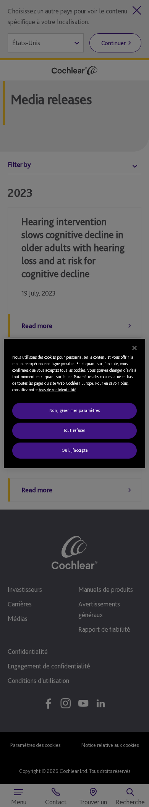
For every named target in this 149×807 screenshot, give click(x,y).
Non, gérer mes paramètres (74, 410)
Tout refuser (74, 430)
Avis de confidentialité (57, 389)
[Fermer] (134, 348)
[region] (75, 403)
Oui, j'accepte (75, 450)
